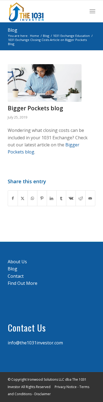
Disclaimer (42, 394)
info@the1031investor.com (35, 343)
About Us (17, 262)
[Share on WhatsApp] (32, 198)
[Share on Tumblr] (61, 198)
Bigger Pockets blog (35, 108)
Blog (12, 30)
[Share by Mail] (90, 198)
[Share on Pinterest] (42, 198)
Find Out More (22, 283)
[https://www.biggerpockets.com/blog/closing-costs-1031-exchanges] (45, 83)
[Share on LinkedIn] (51, 198)
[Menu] (92, 11)
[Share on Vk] (71, 198)
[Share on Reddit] (80, 198)
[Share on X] (22, 198)
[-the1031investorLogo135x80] (43, 11)
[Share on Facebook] (13, 198)
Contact (16, 276)
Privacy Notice (66, 387)
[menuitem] (92, 11)
